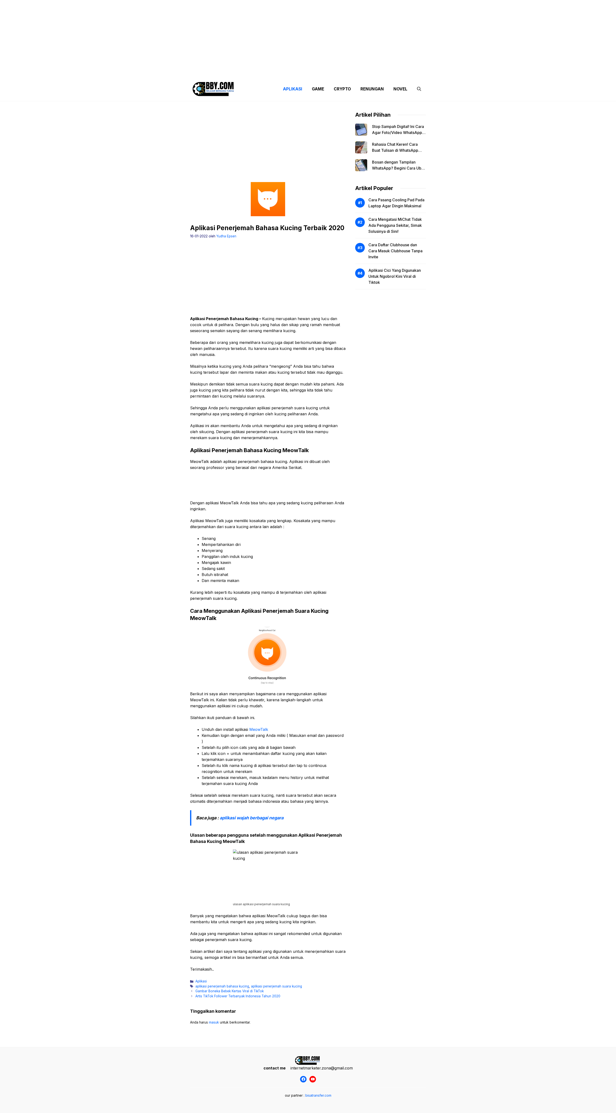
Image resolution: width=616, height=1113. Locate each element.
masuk (214, 1022)
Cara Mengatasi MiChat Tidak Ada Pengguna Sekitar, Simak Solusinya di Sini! (395, 225)
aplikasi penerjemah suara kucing (276, 986)
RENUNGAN (372, 89)
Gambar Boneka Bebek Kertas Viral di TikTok (229, 991)
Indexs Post (330, 72)
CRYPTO (342, 89)
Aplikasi (201, 981)
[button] (419, 89)
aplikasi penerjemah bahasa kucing (222, 986)
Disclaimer (304, 72)
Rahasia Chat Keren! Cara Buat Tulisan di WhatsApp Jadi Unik (395, 150)
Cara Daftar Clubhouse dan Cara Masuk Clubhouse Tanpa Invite (395, 250)
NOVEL (400, 89)
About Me (355, 72)
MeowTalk (258, 729)
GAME (318, 89)
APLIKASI (292, 89)
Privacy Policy (234, 72)
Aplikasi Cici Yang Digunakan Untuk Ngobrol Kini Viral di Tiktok (394, 276)
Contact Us (380, 72)
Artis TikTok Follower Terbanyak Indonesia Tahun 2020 (237, 996)
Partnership (407, 72)
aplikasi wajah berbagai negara (251, 817)
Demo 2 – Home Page (270, 72)
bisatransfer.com (318, 1095)
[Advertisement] (308, 33)
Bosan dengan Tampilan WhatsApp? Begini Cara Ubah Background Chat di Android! (399, 168)
